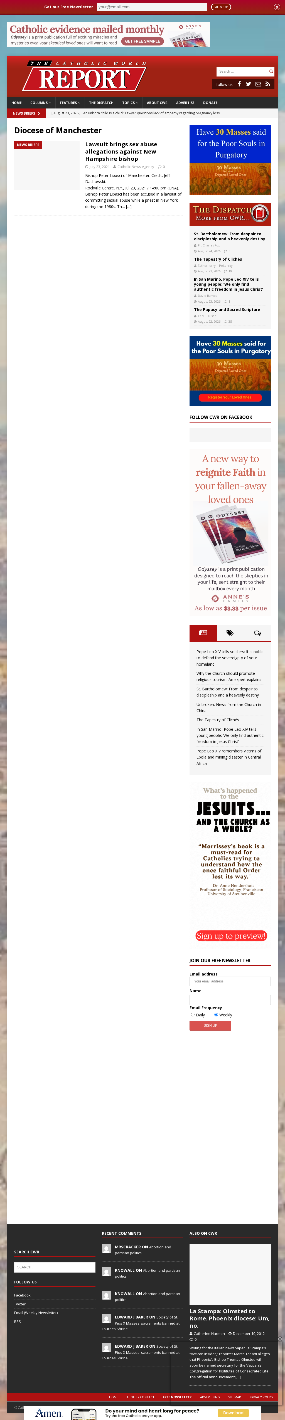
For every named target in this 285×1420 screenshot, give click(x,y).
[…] (129, 206)
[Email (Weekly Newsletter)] (258, 84)
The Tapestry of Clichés (218, 259)
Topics (128, 102)
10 (230, 271)
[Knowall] (106, 1273)
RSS (17, 1321)
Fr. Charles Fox (209, 245)
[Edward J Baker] (106, 1319)
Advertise (185, 102)
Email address (204, 974)
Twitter (20, 1304)
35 (230, 321)
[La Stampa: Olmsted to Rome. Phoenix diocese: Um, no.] (230, 1274)
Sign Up (221, 7)
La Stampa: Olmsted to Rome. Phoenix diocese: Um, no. (230, 1318)
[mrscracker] (106, 1249)
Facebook (22, 1295)
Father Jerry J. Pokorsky (215, 265)
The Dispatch (101, 102)
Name (196, 990)
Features (68, 102)
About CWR (157, 102)
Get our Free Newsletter (68, 6)
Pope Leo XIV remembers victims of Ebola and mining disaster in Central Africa (228, 757)
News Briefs (24, 113)
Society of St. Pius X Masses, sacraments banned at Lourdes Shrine (141, 1323)
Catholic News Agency (135, 166)
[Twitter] (249, 84)
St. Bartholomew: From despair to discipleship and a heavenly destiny (229, 236)
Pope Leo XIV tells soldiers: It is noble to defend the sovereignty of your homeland (230, 658)
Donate (210, 102)
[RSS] (268, 84)
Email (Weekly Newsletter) (36, 1312)
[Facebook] (239, 84)
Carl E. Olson (207, 316)
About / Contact (140, 1397)
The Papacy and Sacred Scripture (227, 309)
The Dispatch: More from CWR (230, 214)
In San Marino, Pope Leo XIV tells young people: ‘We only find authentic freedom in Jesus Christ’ (228, 284)
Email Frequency (206, 1007)
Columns (39, 102)
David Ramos (207, 295)
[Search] (271, 71)
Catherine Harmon (209, 1333)
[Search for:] (242, 71)
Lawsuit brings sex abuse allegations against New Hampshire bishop (121, 151)
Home (16, 102)
